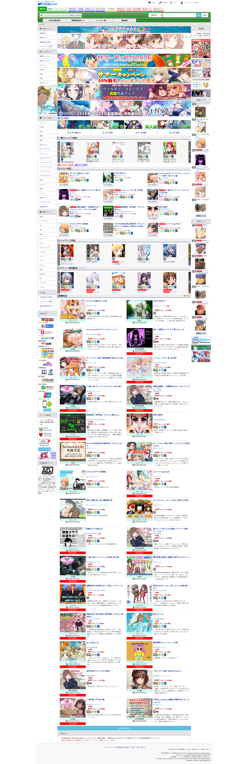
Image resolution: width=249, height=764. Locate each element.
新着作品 (43, 33)
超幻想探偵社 (93, 533)
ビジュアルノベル (46, 162)
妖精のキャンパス (166, 195)
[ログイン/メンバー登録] (182, 1)
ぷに (41, 225)
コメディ (43, 239)
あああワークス (121, 175)
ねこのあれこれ (92, 642)
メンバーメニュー (49, 15)
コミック (63, 9)
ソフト (56, 9)
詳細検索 (124, 20)
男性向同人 (121, 9)
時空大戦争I (163, 207)
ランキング (63, 15)
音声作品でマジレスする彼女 (98, 671)
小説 (41, 74)
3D (41, 230)
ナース (42, 265)
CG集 (42, 70)
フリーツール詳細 (44, 449)
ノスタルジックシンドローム (98, 505)
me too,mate (164, 178)
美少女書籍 (137, 9)
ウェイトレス (44, 247)
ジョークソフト (45, 202)
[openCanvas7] (201, 93)
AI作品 (129, 9)
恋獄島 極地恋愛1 (92, 262)
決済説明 (47, 410)
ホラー (42, 243)
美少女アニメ (158, 9)
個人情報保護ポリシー (47, 307)
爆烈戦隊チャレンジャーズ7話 (165, 642)
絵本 (41, 234)
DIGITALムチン (160, 647)
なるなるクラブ (76, 226)
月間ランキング (45, 61)
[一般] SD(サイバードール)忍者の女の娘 (102, 557)
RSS (188, 296)
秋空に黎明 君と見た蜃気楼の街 (99, 500)
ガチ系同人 (111, 9)
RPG (41, 180)
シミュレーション (46, 167)
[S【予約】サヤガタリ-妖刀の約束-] (124, 108)
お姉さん (43, 274)
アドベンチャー (45, 149)
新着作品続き (124, 728)
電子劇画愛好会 (165, 209)
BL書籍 (80, 9)
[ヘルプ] (171, 1)
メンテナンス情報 (46, 301)
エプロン (43, 252)
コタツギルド (75, 195)
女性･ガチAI (100, 9)
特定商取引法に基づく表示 (125, 747)
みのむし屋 (75, 175)
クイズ (42, 184)
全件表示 (82, 268)
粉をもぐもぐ (158, 614)
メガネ (42, 287)
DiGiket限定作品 (54, 20)
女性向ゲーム (89, 9)
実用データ (43, 198)
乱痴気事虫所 (159, 619)
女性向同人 (72, 9)
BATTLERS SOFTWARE (124, 211)
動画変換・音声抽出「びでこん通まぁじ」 (103, 415)
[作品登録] (161, 1)
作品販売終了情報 (46, 297)
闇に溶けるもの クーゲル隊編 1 (66, 292)
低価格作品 (43, 207)
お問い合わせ (140, 747)
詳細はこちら (201, 216)
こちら (84, 740)
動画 (41, 136)
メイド (42, 261)
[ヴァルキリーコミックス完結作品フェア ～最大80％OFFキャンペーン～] (124, 92)
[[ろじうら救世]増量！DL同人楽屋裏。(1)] (124, 41)
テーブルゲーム (45, 176)
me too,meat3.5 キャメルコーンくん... (102, 329)
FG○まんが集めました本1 (79, 173)
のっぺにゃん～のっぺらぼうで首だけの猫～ (171, 500)
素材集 (50, 9)
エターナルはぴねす (173, 224)
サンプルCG (64, 185)
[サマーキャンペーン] (124, 75)
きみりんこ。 (120, 228)
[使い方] (150, 1)
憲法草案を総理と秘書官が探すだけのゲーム (171, 557)
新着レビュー (44, 38)
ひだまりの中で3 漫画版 (79, 224)
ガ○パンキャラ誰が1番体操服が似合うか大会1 (202, 169)
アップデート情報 (46, 46)
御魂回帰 (74, 211)
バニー (42, 256)
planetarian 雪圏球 (169, 262)
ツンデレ (43, 283)
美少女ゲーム (147, 9)
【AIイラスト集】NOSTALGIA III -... (168, 671)
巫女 (41, 270)
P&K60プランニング (162, 676)
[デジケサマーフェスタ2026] (124, 60)
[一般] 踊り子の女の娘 (95, 699)
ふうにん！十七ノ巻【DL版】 (132, 190)
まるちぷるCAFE (161, 590)
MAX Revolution (121, 192)
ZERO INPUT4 (119, 173)
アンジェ (163, 226)
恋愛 (41, 216)
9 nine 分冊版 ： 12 (144, 262)
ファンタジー (44, 221)
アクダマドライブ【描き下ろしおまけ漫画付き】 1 (67, 264)
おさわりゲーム (45, 158)
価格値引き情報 (45, 42)
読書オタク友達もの (94, 529)
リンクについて (109, 747)
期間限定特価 (77, 21)
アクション (43, 153)
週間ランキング (45, 56)
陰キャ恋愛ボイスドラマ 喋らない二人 (169, 329)
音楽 (41, 189)
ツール (42, 193)
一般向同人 (42, 9)
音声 (41, 78)
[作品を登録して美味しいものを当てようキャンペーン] (201, 48)
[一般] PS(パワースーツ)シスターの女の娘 (103, 386)
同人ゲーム (43, 83)
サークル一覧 (101, 20)
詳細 (205, 15)
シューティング (45, 171)
